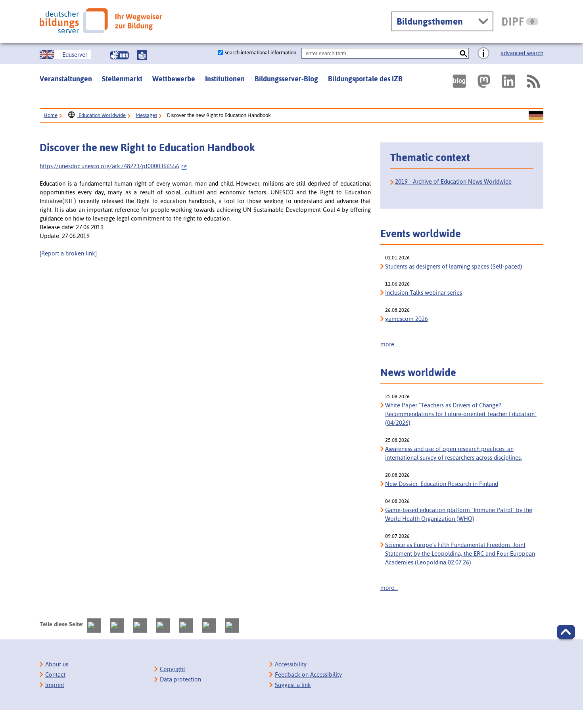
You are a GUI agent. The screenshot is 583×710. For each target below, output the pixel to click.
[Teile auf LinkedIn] (186, 625)
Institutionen (225, 79)
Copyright (172, 669)
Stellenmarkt (122, 79)
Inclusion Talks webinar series (423, 292)
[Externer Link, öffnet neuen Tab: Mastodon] (484, 81)
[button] (566, 632)
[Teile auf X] (140, 625)
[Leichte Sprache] (142, 55)
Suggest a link (293, 684)
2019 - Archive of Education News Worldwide (453, 181)
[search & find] (463, 53)
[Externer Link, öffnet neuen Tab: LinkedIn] (508, 81)
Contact (55, 674)
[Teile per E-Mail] (209, 625)
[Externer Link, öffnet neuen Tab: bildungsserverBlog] (459, 81)
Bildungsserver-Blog (286, 79)
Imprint (54, 684)
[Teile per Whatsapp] (163, 625)
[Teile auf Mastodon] (94, 625)
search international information (260, 53)
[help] (483, 53)
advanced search (522, 53)
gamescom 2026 (406, 318)
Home (51, 115)
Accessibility (291, 664)
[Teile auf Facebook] (117, 625)
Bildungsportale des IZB (365, 79)
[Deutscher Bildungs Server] (101, 20)
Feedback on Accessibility (308, 674)
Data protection (180, 679)
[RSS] (533, 81)
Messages (146, 115)
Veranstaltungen (66, 79)
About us (56, 664)
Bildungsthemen (430, 21)
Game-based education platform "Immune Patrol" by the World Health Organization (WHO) (458, 514)
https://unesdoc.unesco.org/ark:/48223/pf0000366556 (109, 166)
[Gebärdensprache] (119, 55)
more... (389, 344)
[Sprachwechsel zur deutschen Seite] (536, 116)
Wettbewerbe (173, 79)
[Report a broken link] (68, 253)
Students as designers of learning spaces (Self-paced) (453, 266)
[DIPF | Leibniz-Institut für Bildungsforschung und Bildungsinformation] (520, 21)
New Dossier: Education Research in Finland (441, 483)
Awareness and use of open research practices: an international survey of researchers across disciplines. (453, 453)
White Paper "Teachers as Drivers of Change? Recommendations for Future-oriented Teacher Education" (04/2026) (461, 414)
